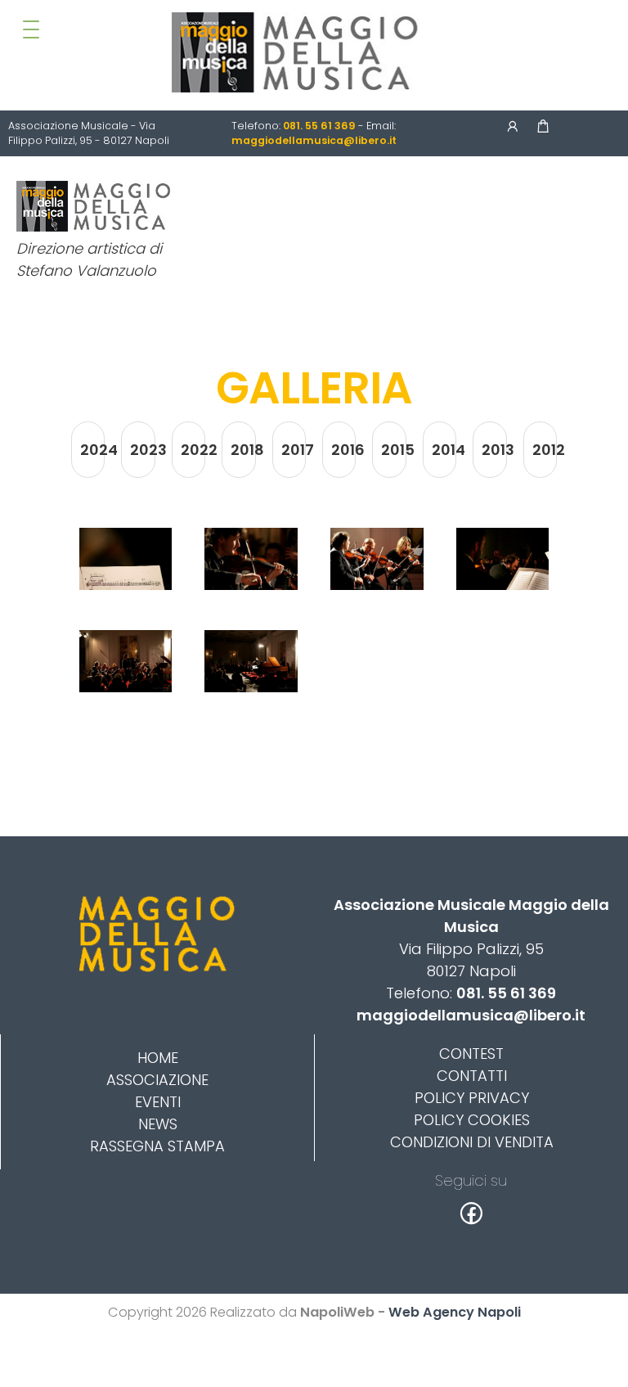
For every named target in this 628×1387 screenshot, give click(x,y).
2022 (193, 449)
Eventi (158, 1102)
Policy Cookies (472, 1120)
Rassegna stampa (157, 1146)
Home (157, 1057)
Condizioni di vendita (472, 1142)
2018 (243, 449)
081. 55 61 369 (506, 993)
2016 (343, 449)
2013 (494, 449)
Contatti (472, 1075)
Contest (471, 1053)
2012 (544, 449)
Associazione (157, 1080)
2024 (92, 449)
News (157, 1124)
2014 (444, 449)
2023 (142, 449)
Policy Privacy (472, 1098)
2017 (293, 449)
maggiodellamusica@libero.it (471, 1015)
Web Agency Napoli (454, 1312)
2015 (393, 449)
